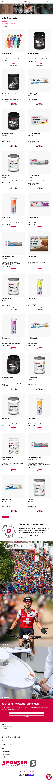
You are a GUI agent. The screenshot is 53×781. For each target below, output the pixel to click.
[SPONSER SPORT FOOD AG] (26, 1)
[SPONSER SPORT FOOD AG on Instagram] (5, 757)
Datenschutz (5, 749)
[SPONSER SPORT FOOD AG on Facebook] (3, 757)
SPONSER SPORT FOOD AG (28, 771)
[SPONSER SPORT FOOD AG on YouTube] (6, 757)
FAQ (3, 742)
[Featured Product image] (13, 40)
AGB (3, 748)
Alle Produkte (12, 23)
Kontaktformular (5, 740)
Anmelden (26, 716)
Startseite (4, 23)
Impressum (4, 746)
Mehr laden (5, 516)
